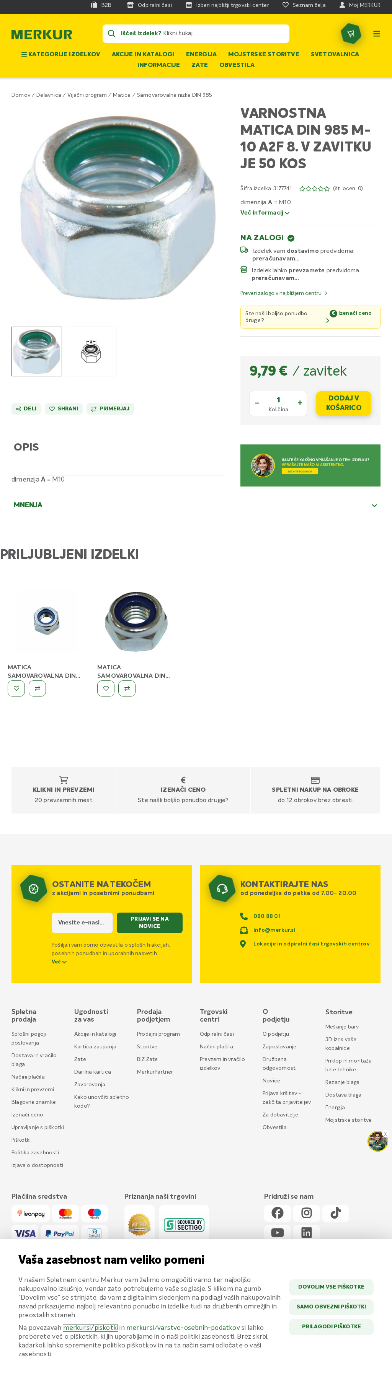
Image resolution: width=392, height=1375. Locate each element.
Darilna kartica (92, 1072)
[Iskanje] (112, 33)
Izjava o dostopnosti (37, 1165)
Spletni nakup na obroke (315, 790)
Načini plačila (28, 1077)
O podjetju (276, 1034)
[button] (118, 208)
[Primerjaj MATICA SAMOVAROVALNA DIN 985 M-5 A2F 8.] (127, 688)
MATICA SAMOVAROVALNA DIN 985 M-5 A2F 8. (131, 676)
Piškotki (21, 1140)
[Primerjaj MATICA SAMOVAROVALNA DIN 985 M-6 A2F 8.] (37, 688)
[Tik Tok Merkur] (336, 1213)
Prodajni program (158, 1034)
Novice (271, 1081)
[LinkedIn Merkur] (307, 1233)
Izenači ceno (183, 790)
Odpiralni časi (217, 1034)
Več (57, 962)
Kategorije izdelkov (63, 55)
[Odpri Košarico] (351, 33)
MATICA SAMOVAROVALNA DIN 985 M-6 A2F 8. (42, 676)
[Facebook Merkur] (277, 1213)
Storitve (147, 1047)
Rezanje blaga (342, 1082)
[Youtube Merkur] (277, 1233)
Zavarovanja (89, 1084)
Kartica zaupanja (95, 1047)
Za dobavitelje (280, 1115)
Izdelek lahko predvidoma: (306, 270)
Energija (201, 55)
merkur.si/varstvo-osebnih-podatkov (183, 1328)
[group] (36, 351)
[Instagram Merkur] (307, 1213)
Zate (199, 65)
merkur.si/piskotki (90, 1328)
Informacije (158, 65)
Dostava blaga (343, 1095)
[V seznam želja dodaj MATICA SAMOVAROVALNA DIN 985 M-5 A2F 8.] (105, 688)
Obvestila (237, 65)
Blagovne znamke (33, 1102)
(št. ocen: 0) (348, 188)
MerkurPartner (155, 1072)
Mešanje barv (342, 1027)
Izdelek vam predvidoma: (303, 251)
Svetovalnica (335, 55)
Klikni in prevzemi (64, 790)
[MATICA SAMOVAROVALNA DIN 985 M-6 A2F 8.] (47, 623)
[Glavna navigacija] (377, 33)
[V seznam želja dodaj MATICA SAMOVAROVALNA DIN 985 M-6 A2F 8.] (16, 688)
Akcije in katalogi (143, 55)
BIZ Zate (147, 1059)
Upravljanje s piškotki (37, 1127)
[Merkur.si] (41, 36)
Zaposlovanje (279, 1047)
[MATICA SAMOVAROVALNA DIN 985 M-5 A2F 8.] (136, 623)
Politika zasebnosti (35, 1152)
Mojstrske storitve (263, 55)
